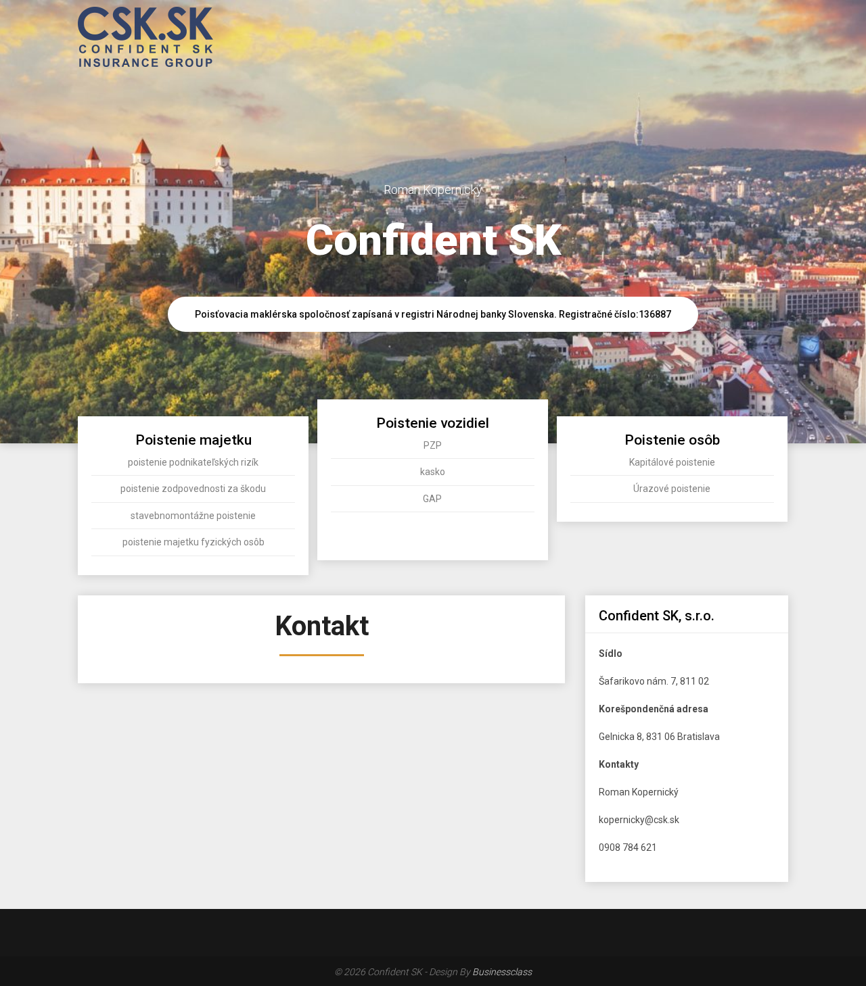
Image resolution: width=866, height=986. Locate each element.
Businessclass (502, 971)
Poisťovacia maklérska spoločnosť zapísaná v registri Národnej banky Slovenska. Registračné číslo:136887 (433, 314)
